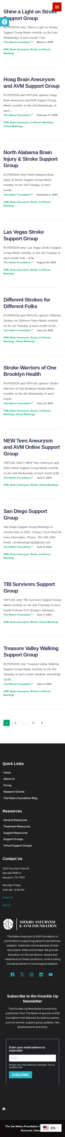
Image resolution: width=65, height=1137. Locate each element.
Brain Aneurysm (19, 49)
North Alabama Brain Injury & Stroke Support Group (30, 158)
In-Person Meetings (41, 122)
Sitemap (39, 1130)
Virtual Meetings (13, 126)
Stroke (34, 49)
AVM (6, 49)
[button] (4, 21)
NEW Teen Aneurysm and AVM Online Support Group (31, 447)
